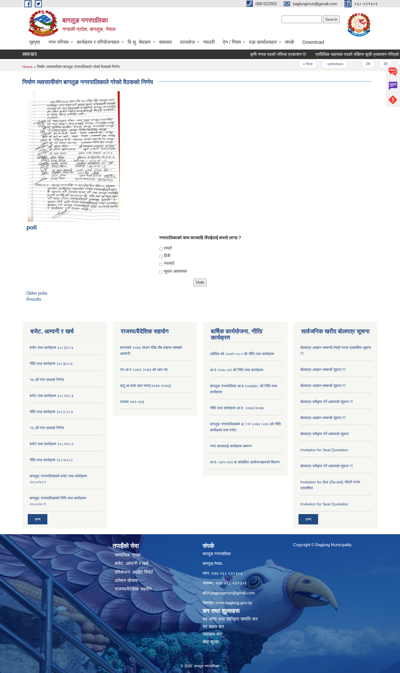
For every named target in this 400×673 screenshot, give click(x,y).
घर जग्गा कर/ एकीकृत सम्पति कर (230, 619)
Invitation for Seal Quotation (324, 450)
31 (391, 64)
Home (27, 66)
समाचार (165, 42)
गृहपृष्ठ (34, 42)
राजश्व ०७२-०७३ (132, 402)
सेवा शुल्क (211, 641)
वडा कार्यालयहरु (263, 42)
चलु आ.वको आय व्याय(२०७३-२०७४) (145, 385)
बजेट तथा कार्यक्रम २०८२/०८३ (51, 396)
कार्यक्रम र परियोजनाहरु (98, 42)
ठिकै (167, 255)
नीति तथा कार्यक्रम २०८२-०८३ (51, 412)
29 (356, 64)
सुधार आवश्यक (175, 271)
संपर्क (289, 42)
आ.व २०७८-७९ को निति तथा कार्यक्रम (236, 370)
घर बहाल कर (213, 626)
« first (296, 64)
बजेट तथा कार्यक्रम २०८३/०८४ (51, 347)
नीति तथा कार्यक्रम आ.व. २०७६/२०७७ (237, 408)
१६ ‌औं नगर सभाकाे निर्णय (47, 428)
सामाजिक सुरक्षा (127, 555)
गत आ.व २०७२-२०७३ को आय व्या (144, 369)
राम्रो (168, 248)
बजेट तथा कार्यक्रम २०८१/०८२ (51, 444)
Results (33, 299)
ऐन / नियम (232, 42)
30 (373, 64)
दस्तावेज (187, 42)
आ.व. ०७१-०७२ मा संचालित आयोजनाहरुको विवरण (245, 462)
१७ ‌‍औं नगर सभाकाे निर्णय (47, 379)
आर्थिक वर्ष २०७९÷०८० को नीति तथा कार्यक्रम (242, 354)
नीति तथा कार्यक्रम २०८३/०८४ (51, 363)
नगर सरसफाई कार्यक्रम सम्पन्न (231, 446)
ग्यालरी (209, 42)
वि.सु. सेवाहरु (139, 42)
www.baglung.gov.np (234, 602)
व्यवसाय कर (212, 634)
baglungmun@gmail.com (233, 593)
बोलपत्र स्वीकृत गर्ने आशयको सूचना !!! (326, 402)
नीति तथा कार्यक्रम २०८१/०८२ (51, 460)
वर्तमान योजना (126, 580)
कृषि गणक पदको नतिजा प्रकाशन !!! (266, 54)
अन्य (38, 519)
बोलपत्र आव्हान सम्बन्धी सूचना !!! (323, 369)
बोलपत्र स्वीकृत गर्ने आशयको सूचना (324, 434)
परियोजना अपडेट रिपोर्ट (134, 572)
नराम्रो (169, 263)
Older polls (36, 293)
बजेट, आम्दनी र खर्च (132, 563)
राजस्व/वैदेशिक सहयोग (133, 589)
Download (313, 42)
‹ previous (322, 64)
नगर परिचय (58, 42)
